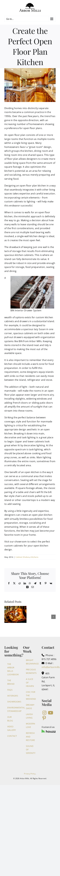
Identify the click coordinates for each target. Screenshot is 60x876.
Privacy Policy (29, 773)
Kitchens (34, 557)
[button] (6, 617)
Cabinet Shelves (22, 557)
